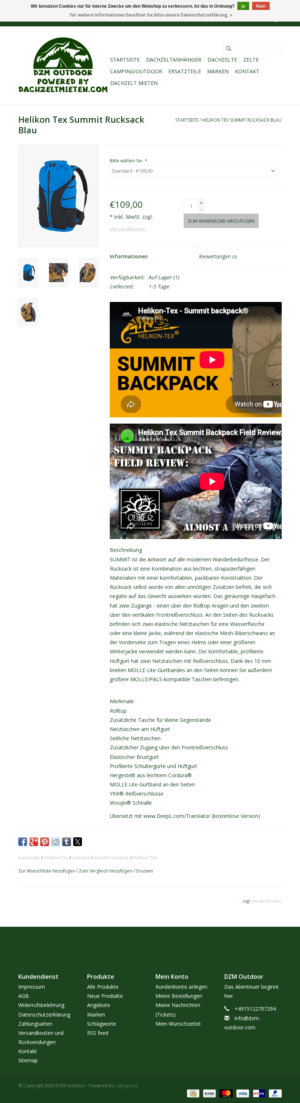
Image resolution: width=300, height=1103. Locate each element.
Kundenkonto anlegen (181, 986)
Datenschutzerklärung (44, 1014)
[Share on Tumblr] (66, 841)
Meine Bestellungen (178, 995)
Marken (218, 71)
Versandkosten (128, 229)
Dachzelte (222, 59)
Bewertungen (218, 256)
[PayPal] (274, 1093)
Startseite (125, 59)
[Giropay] (258, 1093)
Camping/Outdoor (136, 71)
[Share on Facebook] (22, 841)
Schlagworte (101, 1023)
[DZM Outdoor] (63, 65)
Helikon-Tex (56, 858)
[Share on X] (77, 841)
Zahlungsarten (35, 1023)
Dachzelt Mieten (134, 83)
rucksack (81, 858)
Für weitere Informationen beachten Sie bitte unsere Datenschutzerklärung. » (151, 15)
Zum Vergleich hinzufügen (106, 871)
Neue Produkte (105, 995)
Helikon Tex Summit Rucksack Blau (242, 120)
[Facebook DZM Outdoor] (143, 943)
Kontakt (247, 71)
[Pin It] (44, 841)
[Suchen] (228, 48)
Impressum (31, 986)
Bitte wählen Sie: (128, 161)
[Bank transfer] (208, 1093)
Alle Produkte (103, 986)
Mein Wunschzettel (177, 1023)
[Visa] (242, 1093)
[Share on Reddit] (55, 841)
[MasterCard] (225, 1093)
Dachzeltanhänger (173, 59)
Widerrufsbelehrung (41, 1004)
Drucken (144, 871)
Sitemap (28, 1060)
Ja (243, 6)
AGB (23, 995)
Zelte (251, 59)
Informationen (129, 256)
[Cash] (192, 1093)
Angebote (98, 1004)
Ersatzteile (184, 71)
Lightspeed (126, 1085)
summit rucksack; (111, 858)
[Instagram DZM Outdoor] (156, 943)
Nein (261, 6)
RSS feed (97, 1032)
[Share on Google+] (33, 841)
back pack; (29, 858)
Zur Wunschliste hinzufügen (47, 871)
